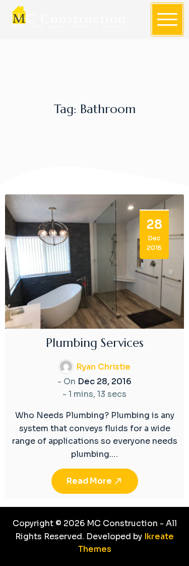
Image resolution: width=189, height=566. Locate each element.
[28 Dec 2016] (94, 260)
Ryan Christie (103, 367)
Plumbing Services (95, 342)
